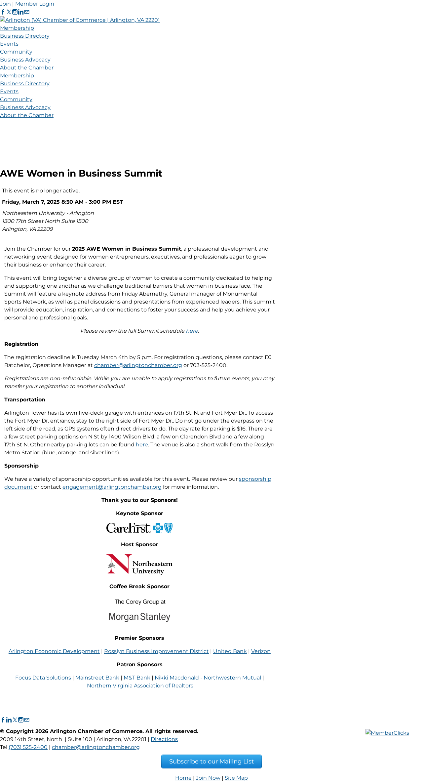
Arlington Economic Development (54, 651)
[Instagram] (15, 12)
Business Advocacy (25, 60)
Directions (164, 739)
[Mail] (26, 12)
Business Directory (25, 36)
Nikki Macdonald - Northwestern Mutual (208, 678)
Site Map (236, 778)
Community (16, 52)
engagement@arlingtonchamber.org (112, 487)
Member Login (34, 4)
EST (118, 202)
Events (9, 44)
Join (5, 4)
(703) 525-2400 (28, 747)
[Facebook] (3, 12)
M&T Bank (137, 678)
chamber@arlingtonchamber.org (138, 365)
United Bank (230, 651)
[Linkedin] (20, 12)
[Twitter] (9, 12)
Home (183, 778)
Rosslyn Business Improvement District (156, 651)
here (192, 331)
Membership (17, 28)
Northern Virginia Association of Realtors (140, 685)
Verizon (261, 651)
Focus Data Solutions (43, 678)
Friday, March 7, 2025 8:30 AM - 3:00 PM (56, 202)
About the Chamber (27, 67)
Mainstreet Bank (97, 678)
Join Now (208, 778)
